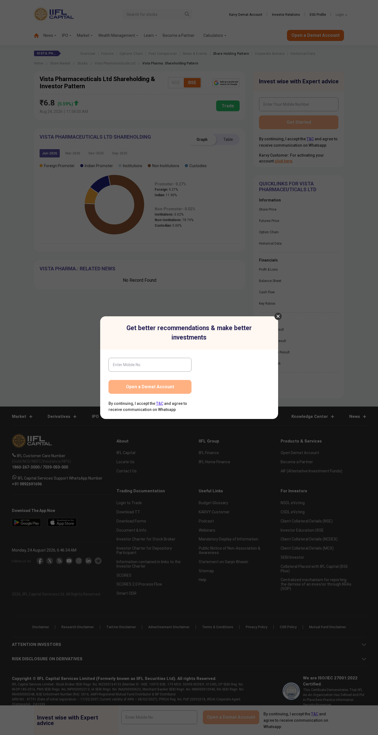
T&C (159, 403)
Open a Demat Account (150, 386)
